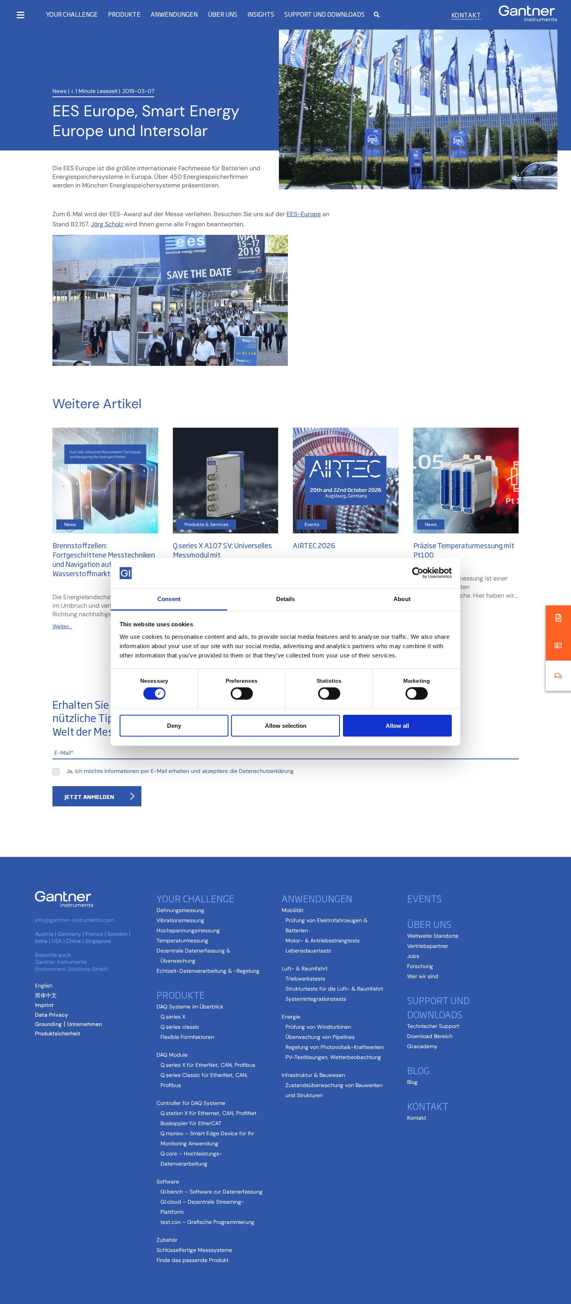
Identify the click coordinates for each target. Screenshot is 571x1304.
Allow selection (285, 725)
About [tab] (402, 598)
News (59, 90)
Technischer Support (433, 1026)
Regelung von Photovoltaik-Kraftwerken (335, 1047)
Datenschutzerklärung (266, 770)
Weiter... (62, 626)
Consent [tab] (169, 598)
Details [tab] (285, 598)
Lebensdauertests (308, 950)
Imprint (44, 1005)
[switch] (240, 693)
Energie (291, 1016)
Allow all (397, 725)
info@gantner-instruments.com (74, 919)
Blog (412, 1082)
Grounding (48, 1024)
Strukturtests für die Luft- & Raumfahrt (334, 988)
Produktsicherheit (57, 1033)
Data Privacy (51, 1014)
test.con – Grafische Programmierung (207, 1221)
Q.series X (172, 1016)
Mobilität (292, 910)
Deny (174, 725)
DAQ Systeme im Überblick (190, 1006)
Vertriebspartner (427, 945)
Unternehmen (84, 1024)
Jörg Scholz (107, 224)
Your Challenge (72, 14)
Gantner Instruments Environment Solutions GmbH (71, 965)
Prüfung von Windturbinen (318, 1026)
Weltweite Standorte (432, 935)
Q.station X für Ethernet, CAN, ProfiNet (208, 1113)
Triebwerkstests (305, 978)
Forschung (420, 966)
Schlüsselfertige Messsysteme (194, 1249)
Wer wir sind (422, 976)
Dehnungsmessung (180, 910)
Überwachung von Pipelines (320, 1036)
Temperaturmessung (182, 940)
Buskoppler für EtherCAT (190, 1123)
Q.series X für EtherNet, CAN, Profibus (207, 1064)
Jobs (413, 956)
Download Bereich (430, 1036)
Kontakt (466, 14)
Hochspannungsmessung (188, 930)
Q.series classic (179, 1026)
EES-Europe (304, 214)
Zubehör (167, 1239)
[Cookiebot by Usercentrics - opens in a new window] (418, 573)
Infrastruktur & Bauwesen (313, 1075)
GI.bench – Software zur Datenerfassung (211, 1191)
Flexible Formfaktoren (187, 1036)
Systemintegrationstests (316, 998)
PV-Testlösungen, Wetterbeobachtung (333, 1057)
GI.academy (422, 1046)
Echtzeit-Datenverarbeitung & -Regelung (208, 970)
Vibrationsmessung (180, 920)
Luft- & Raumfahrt (304, 968)
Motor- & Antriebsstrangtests (323, 940)
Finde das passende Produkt (192, 1260)
